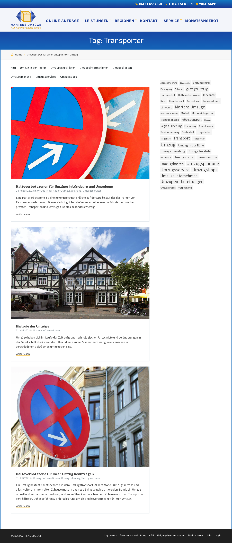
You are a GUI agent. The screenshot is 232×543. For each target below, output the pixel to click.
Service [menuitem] (171, 20)
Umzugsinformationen (93, 68)
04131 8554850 (150, 4)
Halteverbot (167, 95)
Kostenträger (193, 100)
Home (18, 54)
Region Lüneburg (171, 126)
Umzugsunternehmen (179, 175)
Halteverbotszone (189, 95)
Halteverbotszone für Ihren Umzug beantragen (55, 474)
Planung (207, 120)
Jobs (209, 535)
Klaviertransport (176, 101)
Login (218, 535)
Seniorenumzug (169, 132)
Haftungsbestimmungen (171, 535)
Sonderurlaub (188, 132)
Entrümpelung (201, 82)
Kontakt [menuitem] (149, 20)
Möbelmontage (169, 119)
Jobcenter (208, 95)
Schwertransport (206, 126)
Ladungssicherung (211, 101)
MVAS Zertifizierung (169, 113)
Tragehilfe (165, 138)
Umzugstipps (68, 77)
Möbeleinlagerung (203, 113)
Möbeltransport (192, 119)
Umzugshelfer (184, 157)
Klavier (163, 101)
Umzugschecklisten (63, 68)
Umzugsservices (45, 77)
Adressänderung (168, 82)
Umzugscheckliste (199, 151)
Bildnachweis (195, 535)
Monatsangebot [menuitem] (201, 20)
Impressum (110, 535)
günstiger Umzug (197, 89)
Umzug (167, 144)
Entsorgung (166, 89)
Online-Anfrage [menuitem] (62, 20)
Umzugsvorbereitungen (181, 181)
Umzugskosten (122, 68)
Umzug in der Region (33, 68)
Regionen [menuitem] (124, 20)
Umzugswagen (168, 187)
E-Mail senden (181, 4)
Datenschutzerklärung (133, 535)
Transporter (199, 138)
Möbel (185, 113)
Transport (181, 138)
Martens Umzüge (190, 107)
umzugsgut (165, 157)
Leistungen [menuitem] (97, 20)
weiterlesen (23, 214)
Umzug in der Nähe (191, 145)
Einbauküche (185, 83)
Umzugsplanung (21, 77)
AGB (151, 535)
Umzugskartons (207, 157)
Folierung (179, 89)
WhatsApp (207, 4)
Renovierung (190, 126)
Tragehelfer (204, 132)
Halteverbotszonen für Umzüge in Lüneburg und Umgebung (64, 186)
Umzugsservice (175, 169)
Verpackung (185, 187)
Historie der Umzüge (32, 326)
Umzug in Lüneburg (172, 151)
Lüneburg (166, 107)
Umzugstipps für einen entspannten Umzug (52, 54)
